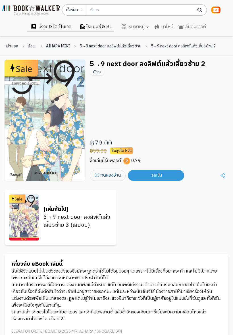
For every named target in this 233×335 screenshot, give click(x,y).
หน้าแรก (11, 46)
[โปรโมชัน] (215, 10)
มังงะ (32, 46)
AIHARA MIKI (58, 46)
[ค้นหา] (199, 10)
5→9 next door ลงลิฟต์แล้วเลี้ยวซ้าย (110, 46)
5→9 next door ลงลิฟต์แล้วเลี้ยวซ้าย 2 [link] (183, 46)
